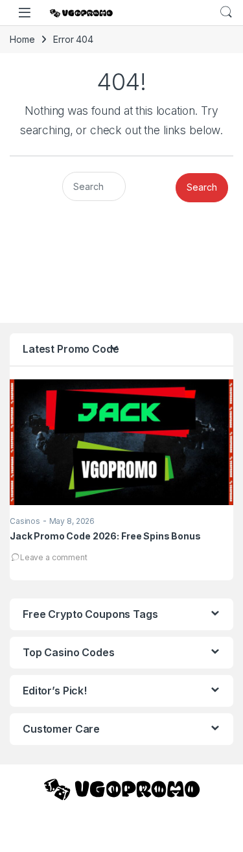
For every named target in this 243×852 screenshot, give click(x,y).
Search (226, 12)
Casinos (25, 521)
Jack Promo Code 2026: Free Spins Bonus (105, 535)
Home (22, 39)
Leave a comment (53, 557)
